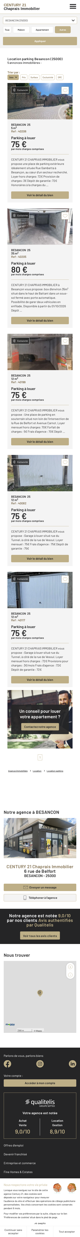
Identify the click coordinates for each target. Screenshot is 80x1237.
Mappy (39, 1030)
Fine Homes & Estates (18, 1172)
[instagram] (40, 1064)
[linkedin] (72, 1064)
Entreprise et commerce (20, 1163)
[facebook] (7, 1064)
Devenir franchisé (15, 1154)
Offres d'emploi (13, 1145)
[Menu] (73, 6)
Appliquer (40, 41)
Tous (7, 29)
